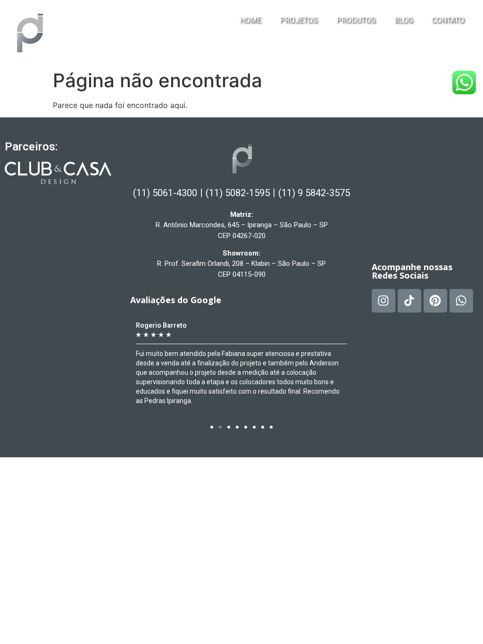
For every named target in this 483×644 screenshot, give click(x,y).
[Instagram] (383, 301)
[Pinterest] (435, 301)
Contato (448, 20)
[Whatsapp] (461, 301)
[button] (211, 427)
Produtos (355, 20)
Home (250, 20)
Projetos (298, 20)
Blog (403, 20)
